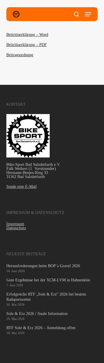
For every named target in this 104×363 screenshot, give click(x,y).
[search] (76, 14)
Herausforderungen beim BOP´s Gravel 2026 (43, 266)
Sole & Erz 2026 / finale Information (37, 313)
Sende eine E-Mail (21, 186)
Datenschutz (16, 228)
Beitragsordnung (19, 55)
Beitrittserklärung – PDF (26, 45)
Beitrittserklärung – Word (27, 34)
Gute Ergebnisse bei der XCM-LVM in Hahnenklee (48, 280)
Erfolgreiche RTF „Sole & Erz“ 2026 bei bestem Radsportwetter (46, 297)
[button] (88, 14)
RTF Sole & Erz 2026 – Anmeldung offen (40, 328)
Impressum (15, 224)
